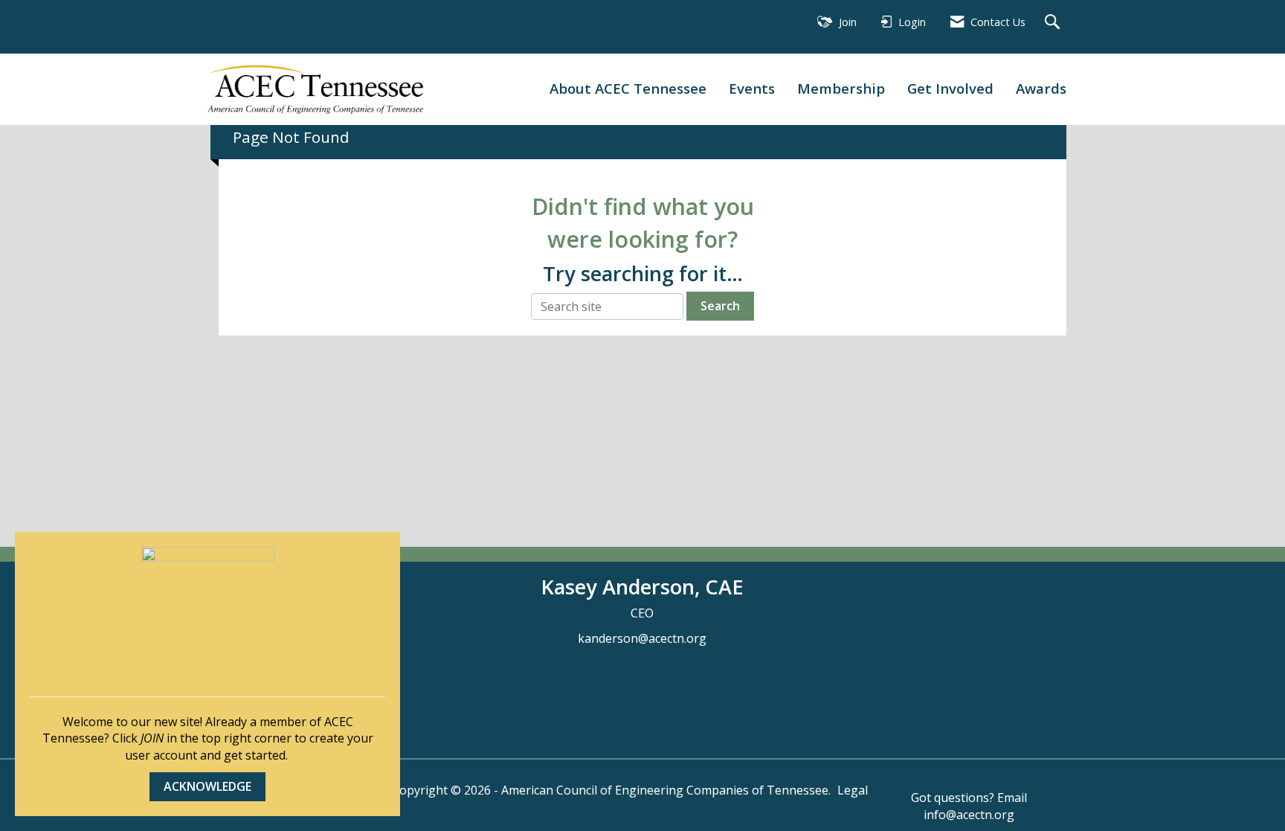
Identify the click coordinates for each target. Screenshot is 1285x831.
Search (720, 306)
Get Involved (950, 88)
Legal (852, 790)
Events (752, 88)
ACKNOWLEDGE (207, 786)
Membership (841, 88)
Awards (1041, 88)
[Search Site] (1054, 22)
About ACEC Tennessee (628, 88)
